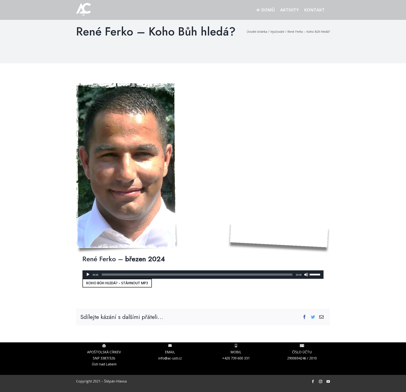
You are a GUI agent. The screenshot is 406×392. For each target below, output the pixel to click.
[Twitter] (313, 317)
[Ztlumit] (306, 274)
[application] (203, 274)
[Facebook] (304, 317)
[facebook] (313, 381)
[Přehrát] (88, 274)
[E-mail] (321, 317)
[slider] (315, 274)
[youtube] (328, 381)
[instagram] (320, 381)
